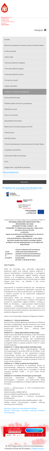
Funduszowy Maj (10, 51)
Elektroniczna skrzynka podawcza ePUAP (18, 127)
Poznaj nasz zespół (11, 80)
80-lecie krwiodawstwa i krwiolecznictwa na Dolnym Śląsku (24, 45)
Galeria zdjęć (8, 57)
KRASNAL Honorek (10, 109)
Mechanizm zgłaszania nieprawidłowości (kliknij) (20, 408)
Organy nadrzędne (10, 86)
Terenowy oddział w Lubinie (13, 74)
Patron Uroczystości (11, 115)
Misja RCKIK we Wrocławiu (13, 121)
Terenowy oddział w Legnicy (13, 69)
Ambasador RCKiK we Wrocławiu (15, 156)
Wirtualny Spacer (10, 138)
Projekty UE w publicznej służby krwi (16, 92)
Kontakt (7, 39)
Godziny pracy (9, 132)
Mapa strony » (38, 448)
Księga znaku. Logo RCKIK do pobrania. (17, 167)
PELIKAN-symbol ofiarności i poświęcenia (18, 103)
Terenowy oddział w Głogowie (14, 63)
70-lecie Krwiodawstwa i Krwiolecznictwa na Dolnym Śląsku (24, 144)
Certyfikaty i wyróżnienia (12, 150)
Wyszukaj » (24, 182)
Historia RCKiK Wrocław (12, 98)
